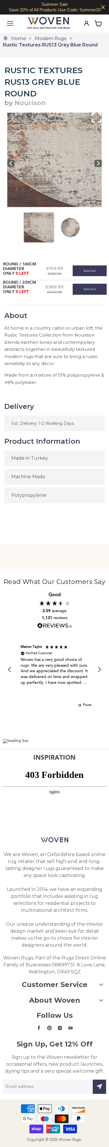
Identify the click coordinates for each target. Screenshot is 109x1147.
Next (98, 163)
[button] (10, 670)
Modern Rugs (51, 38)
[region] (54, 7)
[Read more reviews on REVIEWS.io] (54, 625)
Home (18, 38)
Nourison (30, 103)
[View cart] (98, 23)
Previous (11, 163)
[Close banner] (103, 7)
